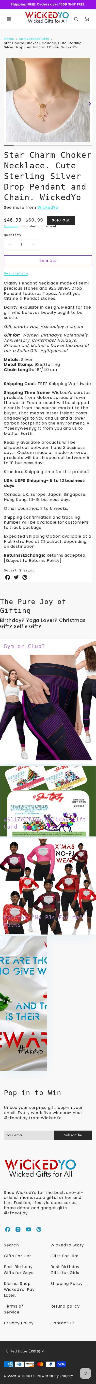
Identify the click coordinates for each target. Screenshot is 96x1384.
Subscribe (73, 1135)
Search (11, 1245)
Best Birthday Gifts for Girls (64, 1270)
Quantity (13, 235)
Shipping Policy (66, 1283)
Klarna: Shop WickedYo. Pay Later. (19, 1289)
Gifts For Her (17, 1256)
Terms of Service (13, 1309)
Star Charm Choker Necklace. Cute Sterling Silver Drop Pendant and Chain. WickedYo (43, 45)
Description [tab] (16, 273)
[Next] (89, 103)
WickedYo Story (67, 1245)
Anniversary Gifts (34, 39)
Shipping (11, 226)
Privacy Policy (19, 1323)
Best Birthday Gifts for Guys (18, 1270)
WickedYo (47, 207)
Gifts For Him (64, 1256)
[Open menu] (9, 19)
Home (9, 39)
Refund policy (65, 1306)
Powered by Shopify (55, 1376)
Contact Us (62, 1323)
